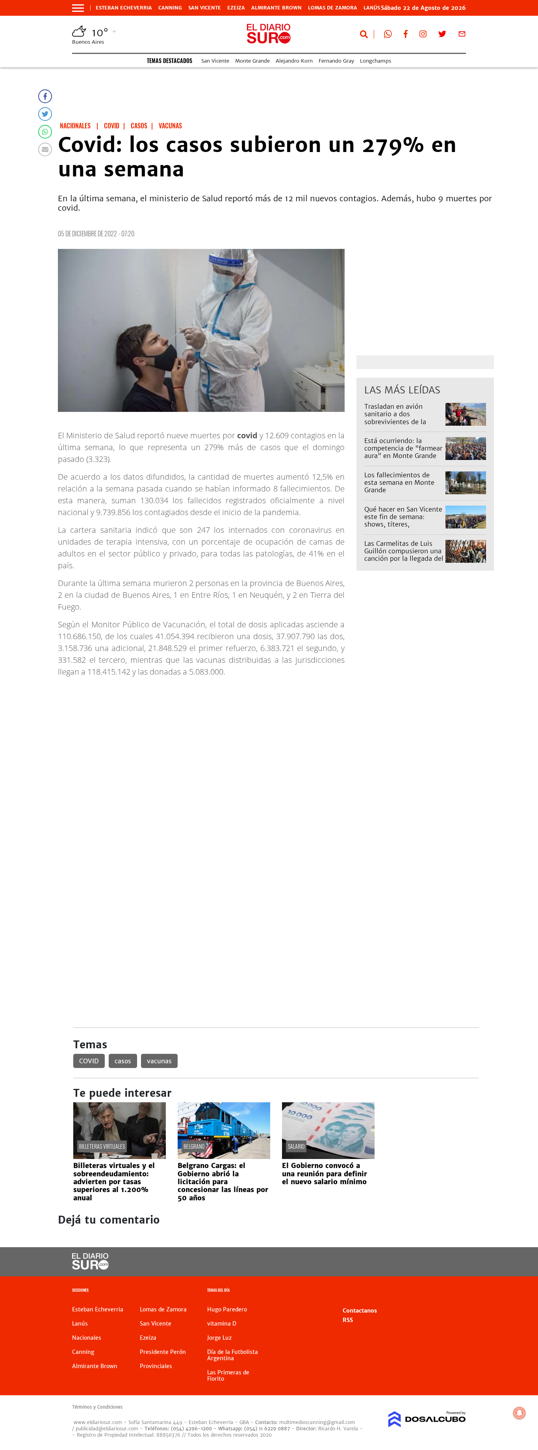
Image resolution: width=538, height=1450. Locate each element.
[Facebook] (45, 96)
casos (123, 1061)
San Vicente (204, 8)
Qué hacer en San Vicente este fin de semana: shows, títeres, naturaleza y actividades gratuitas (403, 524)
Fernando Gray (336, 60)
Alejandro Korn (294, 60)
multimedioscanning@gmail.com (317, 1422)
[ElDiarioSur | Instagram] (423, 35)
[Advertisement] (276, 739)
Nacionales (86, 1337)
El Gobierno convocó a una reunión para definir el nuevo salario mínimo (324, 1173)
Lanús (80, 1323)
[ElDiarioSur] (90, 1267)
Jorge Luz (219, 1337)
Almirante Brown (276, 8)
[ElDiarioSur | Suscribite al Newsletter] (462, 35)
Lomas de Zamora (332, 8)
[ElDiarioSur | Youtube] (423, 1262)
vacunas (159, 1061)
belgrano (194, 1146)
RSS (348, 1320)
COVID (89, 1061)
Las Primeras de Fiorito (228, 1375)
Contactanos (360, 1310)
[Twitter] (45, 114)
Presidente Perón (163, 1351)
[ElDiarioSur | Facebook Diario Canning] (406, 35)
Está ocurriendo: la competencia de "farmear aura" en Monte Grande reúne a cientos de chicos (403, 452)
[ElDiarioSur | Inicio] (457, 1291)
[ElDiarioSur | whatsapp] (388, 35)
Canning (170, 8)
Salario (296, 1146)
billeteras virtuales (102, 1146)
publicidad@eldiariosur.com (107, 1428)
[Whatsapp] (45, 132)
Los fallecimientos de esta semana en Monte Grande (399, 482)
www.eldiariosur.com (98, 1422)
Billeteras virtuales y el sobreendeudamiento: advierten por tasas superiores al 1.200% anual (114, 1181)
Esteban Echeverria (124, 8)
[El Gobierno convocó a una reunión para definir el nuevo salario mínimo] (328, 1157)
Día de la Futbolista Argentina (232, 1355)
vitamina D (221, 1323)
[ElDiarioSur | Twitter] (442, 35)
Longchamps (375, 60)
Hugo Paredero (227, 1309)
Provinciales (156, 1366)
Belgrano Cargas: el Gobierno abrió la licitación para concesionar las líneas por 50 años (223, 1181)
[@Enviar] (45, 149)
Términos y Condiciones (97, 1407)
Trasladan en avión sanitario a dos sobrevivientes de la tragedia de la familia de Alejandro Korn (402, 421)
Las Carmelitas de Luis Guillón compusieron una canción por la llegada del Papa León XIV (403, 555)
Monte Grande (252, 60)
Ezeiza (236, 8)
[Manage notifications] (519, 1413)
